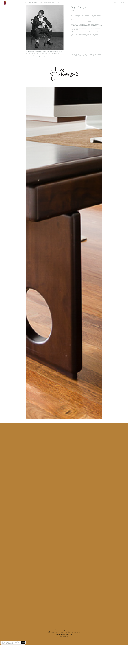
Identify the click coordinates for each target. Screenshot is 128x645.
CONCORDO (23, 642)
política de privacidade (9, 643)
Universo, (26, 2)
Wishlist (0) (116, 2)
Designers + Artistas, (33, 2)
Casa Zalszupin (55, 2)
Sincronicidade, (48, 2)
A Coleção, (41, 2)
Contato (122, 2)
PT (122, 1)
